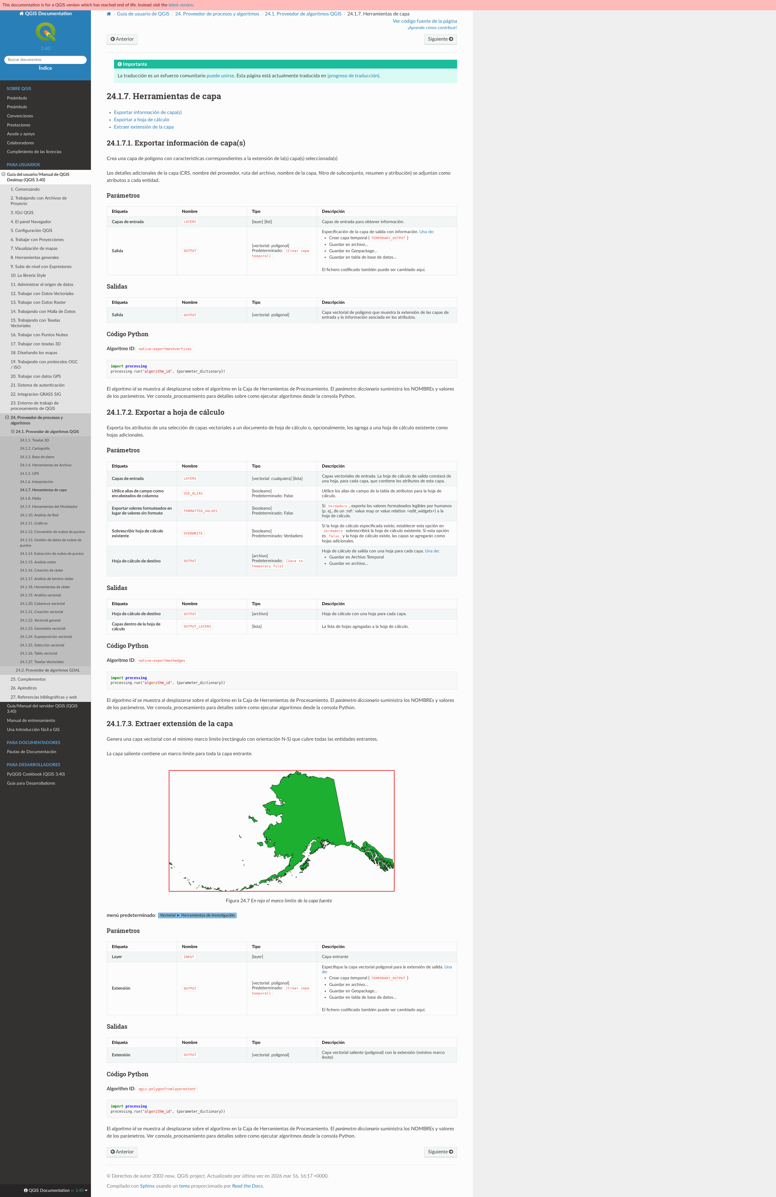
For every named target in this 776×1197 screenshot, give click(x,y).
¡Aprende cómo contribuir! (432, 28)
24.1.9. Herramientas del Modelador (49, 506)
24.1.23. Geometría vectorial (42, 628)
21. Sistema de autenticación (38, 385)
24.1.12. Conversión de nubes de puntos (52, 532)
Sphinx (147, 1186)
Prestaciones (18, 125)
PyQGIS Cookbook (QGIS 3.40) (36, 774)
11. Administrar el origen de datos (42, 284)
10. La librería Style (28, 275)
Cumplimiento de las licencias (34, 151)
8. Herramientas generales (35, 257)
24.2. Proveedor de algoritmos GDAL (48, 670)
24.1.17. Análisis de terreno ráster (46, 579)
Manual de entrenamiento (31, 720)
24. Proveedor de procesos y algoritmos (37, 420)
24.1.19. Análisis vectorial (40, 595)
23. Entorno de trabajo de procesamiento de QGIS (35, 406)
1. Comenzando (25, 189)
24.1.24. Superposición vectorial (46, 637)
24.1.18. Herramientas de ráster (45, 587)
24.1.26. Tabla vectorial (38, 653)
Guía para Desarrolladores (31, 783)
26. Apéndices (24, 688)
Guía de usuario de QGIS (143, 14)
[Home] (109, 13)
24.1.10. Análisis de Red (39, 515)
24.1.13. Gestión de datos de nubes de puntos (51, 542)
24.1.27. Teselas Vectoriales (42, 662)
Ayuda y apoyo (21, 134)
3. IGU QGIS (22, 212)
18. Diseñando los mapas (34, 352)
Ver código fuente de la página (425, 21)
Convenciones (20, 116)
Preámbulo (17, 98)
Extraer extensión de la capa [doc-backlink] (170, 723)
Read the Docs (247, 1186)
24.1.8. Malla (30, 498)
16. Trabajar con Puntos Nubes (39, 335)
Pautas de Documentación (31, 751)
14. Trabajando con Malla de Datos (43, 311)
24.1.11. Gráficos (34, 523)
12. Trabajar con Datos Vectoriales (42, 293)
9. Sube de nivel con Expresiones (41, 266)
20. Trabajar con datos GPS (36, 376)
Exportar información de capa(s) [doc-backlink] (176, 143)
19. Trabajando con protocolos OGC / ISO (44, 365)
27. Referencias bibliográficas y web (44, 697)
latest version (181, 5)
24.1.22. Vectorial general (40, 620)
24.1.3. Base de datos (37, 457)
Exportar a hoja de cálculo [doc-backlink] (165, 412)
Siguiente (438, 39)
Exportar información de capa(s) (148, 112)
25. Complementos (28, 679)
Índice (45, 68)
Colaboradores (20, 143)
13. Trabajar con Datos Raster (38, 302)
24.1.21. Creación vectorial (41, 612)
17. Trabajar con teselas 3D (36, 344)
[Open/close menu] (3, 174)
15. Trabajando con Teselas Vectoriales (35, 323)
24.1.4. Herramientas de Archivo (46, 465)
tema (184, 1186)
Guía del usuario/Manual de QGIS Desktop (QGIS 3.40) (38, 177)
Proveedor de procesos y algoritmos (217, 14)
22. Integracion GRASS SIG (36, 394)
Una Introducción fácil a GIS (33, 729)
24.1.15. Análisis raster (38, 562)
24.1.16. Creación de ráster (41, 570)
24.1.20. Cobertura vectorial (42, 603)
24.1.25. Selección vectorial (42, 645)
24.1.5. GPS (29, 473)
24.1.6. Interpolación (36, 482)
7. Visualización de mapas (34, 248)
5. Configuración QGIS (31, 230)
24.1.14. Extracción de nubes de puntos (52, 553)
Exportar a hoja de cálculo (141, 119)
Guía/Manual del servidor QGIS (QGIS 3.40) (42, 709)
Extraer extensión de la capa (144, 127)
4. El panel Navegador (31, 222)
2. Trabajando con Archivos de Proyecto (39, 201)
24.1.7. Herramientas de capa (43, 490)
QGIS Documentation (48, 13)
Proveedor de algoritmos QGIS (303, 14)
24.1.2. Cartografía (35, 448)
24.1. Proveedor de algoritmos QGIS (47, 432)
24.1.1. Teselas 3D (34, 440)
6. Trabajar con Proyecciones (37, 239)
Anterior (124, 39)
